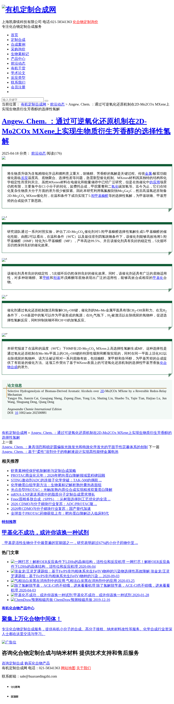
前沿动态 (18, 63)
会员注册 (18, 87)
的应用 (155, 182)
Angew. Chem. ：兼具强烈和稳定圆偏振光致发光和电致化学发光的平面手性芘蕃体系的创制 (75, 447)
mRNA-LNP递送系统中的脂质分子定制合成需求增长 (53, 494)
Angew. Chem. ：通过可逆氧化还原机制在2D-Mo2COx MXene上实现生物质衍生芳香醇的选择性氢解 (86, 131)
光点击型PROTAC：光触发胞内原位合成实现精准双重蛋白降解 (61, 490)
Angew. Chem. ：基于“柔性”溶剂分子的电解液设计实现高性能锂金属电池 (60, 452)
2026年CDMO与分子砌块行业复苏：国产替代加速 (51, 509)
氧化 (114, 186)
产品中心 (18, 59)
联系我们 (18, 82)
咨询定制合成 (13, 663)
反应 (24, 178)
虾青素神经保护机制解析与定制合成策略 (43, 471)
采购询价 (18, 49)
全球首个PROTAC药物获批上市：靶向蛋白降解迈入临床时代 (60, 513)
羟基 (56, 278)
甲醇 (46, 278)
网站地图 (68, 668)
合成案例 (18, 44)
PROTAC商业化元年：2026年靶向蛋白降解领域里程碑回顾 (58, 475)
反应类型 (18, 78)
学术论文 (18, 73)
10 (16, 412)
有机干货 (18, 68)
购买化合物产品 (37, 663)
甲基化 (158, 278)
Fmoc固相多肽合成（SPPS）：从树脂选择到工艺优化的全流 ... (61, 499)
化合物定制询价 (85, 22)
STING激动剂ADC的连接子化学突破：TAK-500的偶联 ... (56, 480)
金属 (148, 173)
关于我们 (83, 668)
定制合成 (18, 40)
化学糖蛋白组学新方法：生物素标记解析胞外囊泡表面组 (56, 485)
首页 (14, 35)
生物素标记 (20, 54)
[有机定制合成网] (29, 9)
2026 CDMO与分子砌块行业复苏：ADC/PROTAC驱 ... (54, 504)
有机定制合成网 (33, 104)
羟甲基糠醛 (100, 196)
